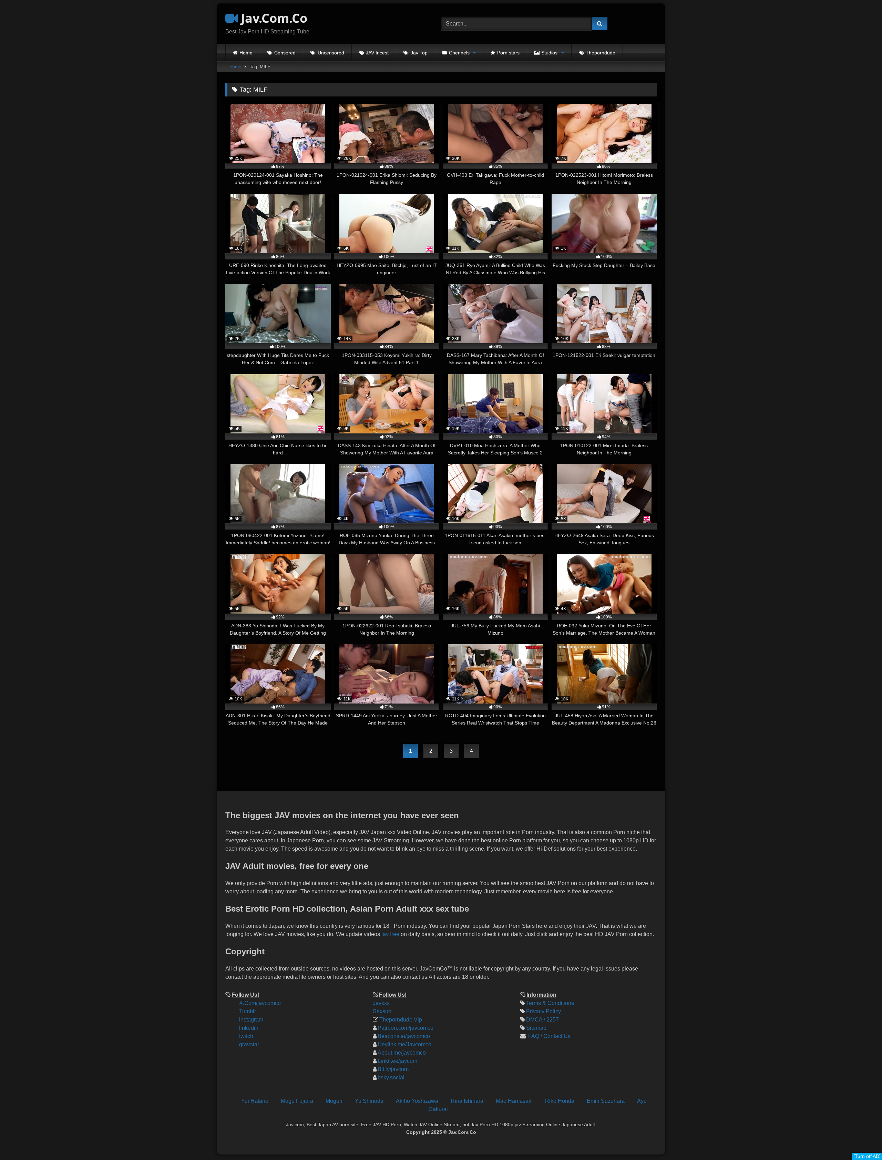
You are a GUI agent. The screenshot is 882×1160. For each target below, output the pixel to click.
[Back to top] (871, 1108)
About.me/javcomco (402, 1053)
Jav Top (419, 52)
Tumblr (247, 1011)
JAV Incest (377, 52)
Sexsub (382, 1011)
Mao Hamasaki (514, 1101)
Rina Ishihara (467, 1101)
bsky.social (391, 1077)
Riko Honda (559, 1101)
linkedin (248, 1028)
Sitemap (536, 1028)
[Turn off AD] (867, 1156)
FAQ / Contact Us (549, 1036)
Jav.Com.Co (272, 18)
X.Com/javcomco (260, 1003)
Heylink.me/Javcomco (404, 1044)
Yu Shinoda (369, 1101)
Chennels (459, 52)
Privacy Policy (543, 1011)
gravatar (249, 1044)
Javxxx (381, 1003)
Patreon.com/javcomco (405, 1028)
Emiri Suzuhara (606, 1101)
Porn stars (508, 52)
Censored (285, 52)
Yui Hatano (254, 1101)
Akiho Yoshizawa (417, 1101)
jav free (390, 934)
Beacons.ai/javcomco (404, 1036)
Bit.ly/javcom (393, 1069)
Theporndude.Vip (400, 1020)
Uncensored (331, 52)
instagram (251, 1020)
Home (246, 52)
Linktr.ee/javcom (397, 1061)
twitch (246, 1036)
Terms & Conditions (550, 1003)
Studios (549, 52)
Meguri (334, 1101)
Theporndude (600, 52)
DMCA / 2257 (542, 1020)
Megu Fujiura (297, 1101)
